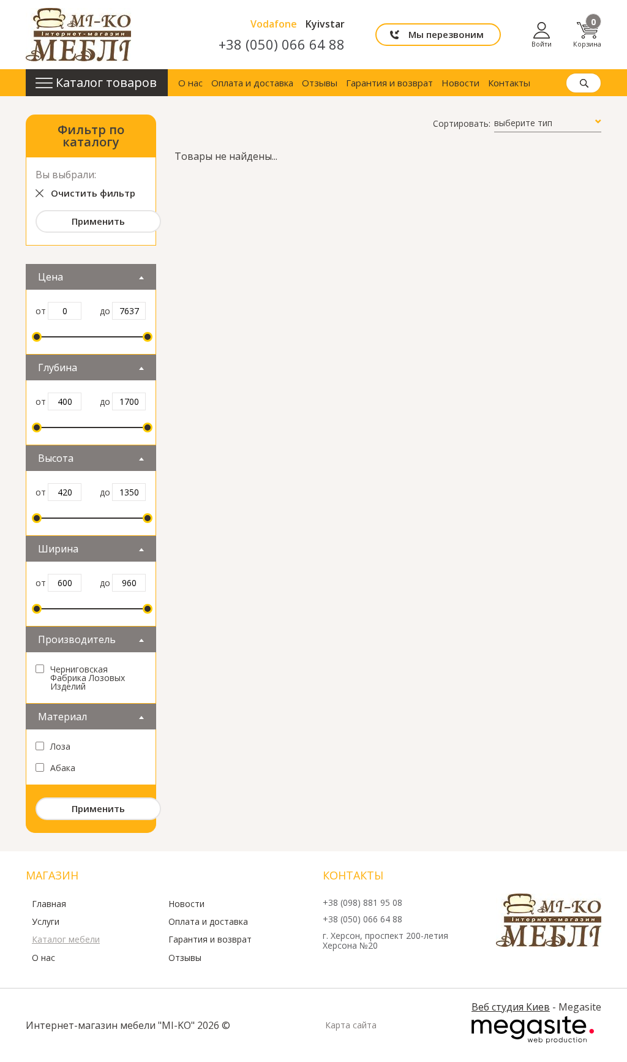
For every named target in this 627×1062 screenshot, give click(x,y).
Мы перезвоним (446, 34)
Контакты (509, 83)
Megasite (532, 1030)
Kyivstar (325, 24)
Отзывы (319, 83)
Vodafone (273, 24)
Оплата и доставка (252, 83)
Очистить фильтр (93, 193)
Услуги (45, 921)
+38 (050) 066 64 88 (282, 44)
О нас (190, 83)
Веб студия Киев (510, 1007)
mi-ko (78, 34)
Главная (49, 904)
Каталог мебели (66, 939)
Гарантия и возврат (389, 83)
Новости (460, 83)
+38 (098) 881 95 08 (362, 903)
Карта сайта (351, 1025)
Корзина (587, 34)
